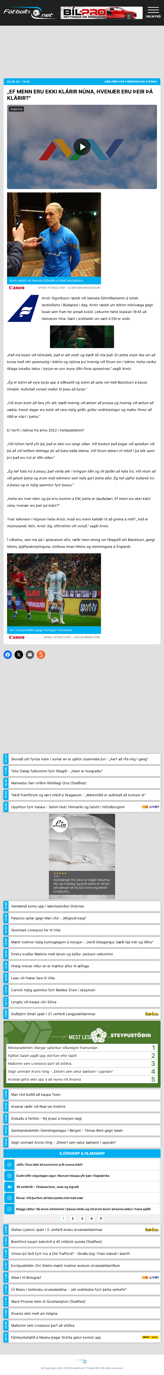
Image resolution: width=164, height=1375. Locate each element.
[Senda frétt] (30, 654)
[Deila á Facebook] (7, 654)
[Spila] (82, 147)
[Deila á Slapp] (41, 654)
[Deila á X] (19, 654)
